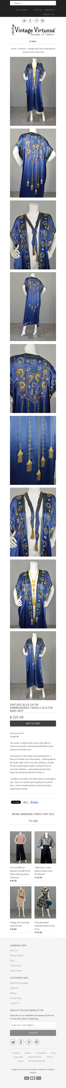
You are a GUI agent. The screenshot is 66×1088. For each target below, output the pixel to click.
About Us (14, 950)
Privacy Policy (16, 998)
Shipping (13, 988)
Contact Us (48, 14)
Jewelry (28, 1053)
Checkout (49, 10)
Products (22, 48)
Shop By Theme (34, 1057)
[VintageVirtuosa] (33, 30)
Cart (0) (38, 10)
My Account (21, 10)
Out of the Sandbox (30, 1069)
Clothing (16, 1053)
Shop (12, 960)
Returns (13, 993)
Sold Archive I (16, 965)
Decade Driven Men (37, 1061)
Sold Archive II (16, 970)
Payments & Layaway (19, 983)
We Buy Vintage (16, 955)
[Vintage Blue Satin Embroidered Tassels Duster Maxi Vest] (33, 92)
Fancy (34, 802)
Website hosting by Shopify (42, 1071)
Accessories (41, 1053)
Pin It (25, 802)
